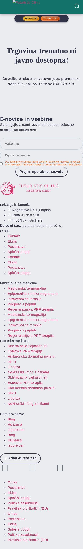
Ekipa (12, 241)
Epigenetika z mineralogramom (33, 294)
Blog (11, 419)
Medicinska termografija (27, 288)
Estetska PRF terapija (25, 351)
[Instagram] (5, 468)
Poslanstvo (16, 247)
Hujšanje (15, 424)
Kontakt (14, 236)
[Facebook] (32, 468)
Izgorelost (16, 430)
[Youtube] (60, 468)
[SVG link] (41, 189)
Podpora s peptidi (22, 304)
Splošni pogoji (19, 252)
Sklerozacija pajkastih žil (27, 346)
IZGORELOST (50, 18)
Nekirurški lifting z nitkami (28, 372)
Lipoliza (14, 367)
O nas (12, 482)
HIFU (12, 362)
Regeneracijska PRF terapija (31, 309)
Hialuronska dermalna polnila (31, 356)
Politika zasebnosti (23, 503)
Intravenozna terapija (25, 299)
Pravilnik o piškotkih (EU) (28, 508)
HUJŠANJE (31, 18)
